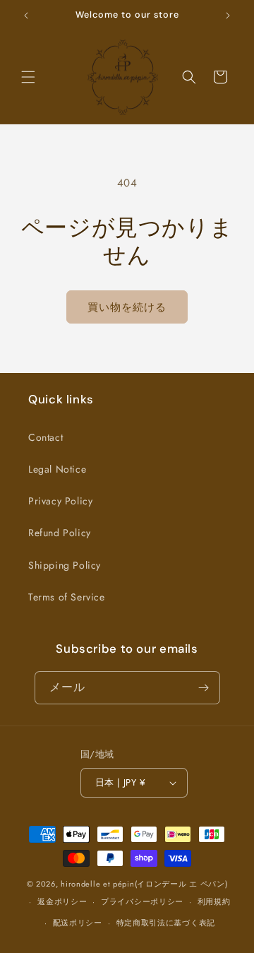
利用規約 (214, 901)
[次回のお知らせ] (227, 15)
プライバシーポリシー (142, 901)
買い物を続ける (127, 307)
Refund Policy (59, 533)
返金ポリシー (62, 901)
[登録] (203, 687)
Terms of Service (66, 597)
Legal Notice (57, 469)
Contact (45, 437)
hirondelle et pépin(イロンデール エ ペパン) (144, 883)
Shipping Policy (64, 565)
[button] (28, 77)
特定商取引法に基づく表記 (165, 922)
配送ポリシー (77, 922)
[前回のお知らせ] (26, 15)
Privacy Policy (60, 501)
